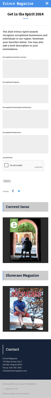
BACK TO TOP (12, 389)
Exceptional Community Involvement (17, 107)
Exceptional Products (11, 82)
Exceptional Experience (12, 132)
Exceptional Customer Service (14, 57)
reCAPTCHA (8, 158)
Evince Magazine (18, 3)
